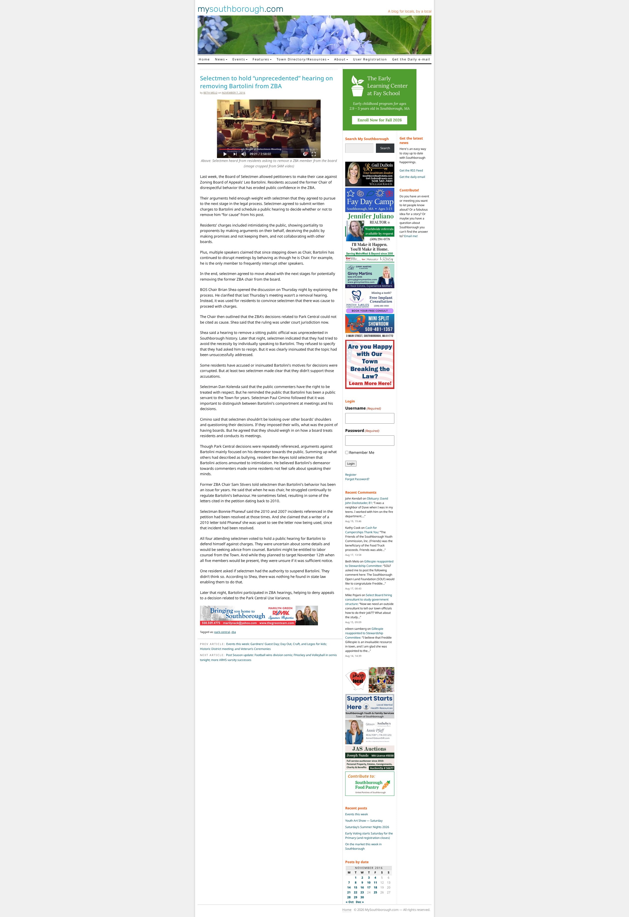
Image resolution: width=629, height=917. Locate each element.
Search (385, 148)
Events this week (356, 814)
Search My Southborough (367, 138)
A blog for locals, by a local (409, 11)
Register (351, 475)
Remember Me (361, 452)
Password (362, 430)
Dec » (360, 902)
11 (375, 882)
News (220, 59)
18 (375, 887)
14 (349, 887)
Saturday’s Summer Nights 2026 (367, 827)
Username (363, 408)
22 (355, 892)
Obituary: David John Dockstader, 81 (366, 500)
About (340, 59)
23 (362, 892)
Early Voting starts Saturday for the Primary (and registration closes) (369, 835)
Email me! (411, 236)
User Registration (370, 59)
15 (355, 887)
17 (369, 887)
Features (261, 59)
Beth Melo (210, 92)
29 (355, 897)
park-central (222, 632)
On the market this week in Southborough (363, 846)
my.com (241, 9)
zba (233, 632)
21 (349, 892)
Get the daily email (412, 177)
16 (362, 887)
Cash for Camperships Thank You (361, 530)
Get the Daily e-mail (411, 59)
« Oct (350, 902)
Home (204, 59)
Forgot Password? (357, 479)
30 (362, 897)
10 (369, 882)
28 (349, 897)
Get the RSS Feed (411, 170)
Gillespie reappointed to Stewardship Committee (369, 563)
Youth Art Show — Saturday (364, 820)
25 (375, 892)
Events (238, 59)
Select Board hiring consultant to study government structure (368, 599)
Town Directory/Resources (302, 59)
